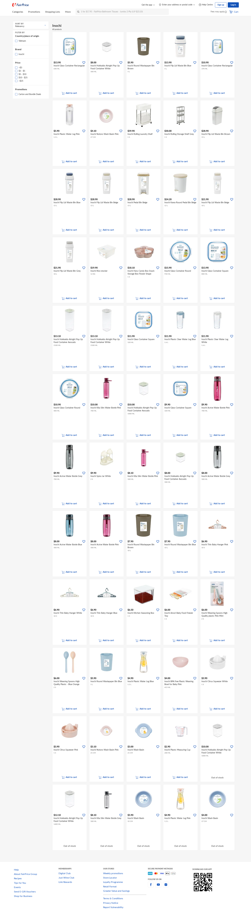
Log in (233, 5)
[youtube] (158, 886)
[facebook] (151, 886)
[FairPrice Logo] (20, 5)
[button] (226, 12)
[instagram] (166, 886)
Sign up (220, 5)
